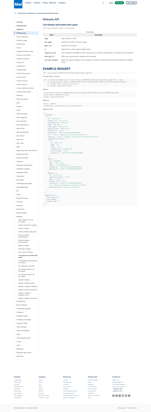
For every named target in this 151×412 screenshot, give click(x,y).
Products (28, 3)
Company (62, 3)
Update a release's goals (26, 283)
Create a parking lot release (27, 225)
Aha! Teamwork (17, 393)
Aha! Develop (17, 391)
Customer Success (92, 388)
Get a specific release (25, 252)
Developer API (91, 393)
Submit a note (115, 380)
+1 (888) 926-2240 (117, 388)
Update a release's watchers (27, 298)
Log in (111, 3)
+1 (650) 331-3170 (117, 391)
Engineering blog (67, 382)
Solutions (37, 3)
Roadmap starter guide (68, 393)
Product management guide (70, 391)
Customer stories (92, 391)
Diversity (41, 388)
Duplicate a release (24, 249)
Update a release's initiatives (27, 286)
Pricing (45, 3)
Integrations (91, 384)
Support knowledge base (69, 397)
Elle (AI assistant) (92, 386)
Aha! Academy (17, 397)
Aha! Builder (17, 388)
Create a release (23, 228)
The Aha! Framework (93, 380)
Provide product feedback (118, 384)
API (15, 13)
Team (40, 384)
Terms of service (132, 408)
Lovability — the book (44, 397)
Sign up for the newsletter (118, 386)
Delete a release (23, 245)
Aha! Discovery (17, 382)
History (40, 382)
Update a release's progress (27, 290)
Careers (40, 386)
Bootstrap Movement (44, 395)
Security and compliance (94, 395)
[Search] (103, 2)
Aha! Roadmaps (18, 380)
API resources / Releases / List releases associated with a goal (38, 13)
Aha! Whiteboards (18, 386)
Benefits (41, 391)
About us (41, 380)
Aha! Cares (41, 393)
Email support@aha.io (117, 382)
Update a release (24, 280)
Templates (65, 388)
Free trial (119, 3)
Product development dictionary (71, 395)
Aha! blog (65, 380)
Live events (66, 384)
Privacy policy (122, 408)
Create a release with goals (27, 232)
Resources (52, 3)
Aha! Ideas (16, 384)
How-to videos (66, 386)
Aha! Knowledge (18, 395)
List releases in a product (26, 266)
